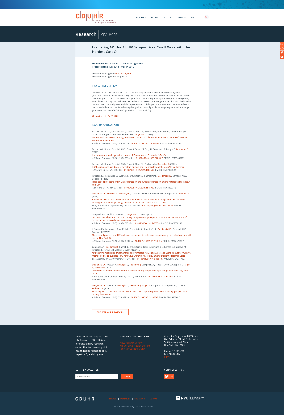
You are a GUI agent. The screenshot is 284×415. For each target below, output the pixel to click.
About (195, 17)
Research (141, 17)
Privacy (112, 399)
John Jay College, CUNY (132, 348)
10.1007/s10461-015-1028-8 (144, 297)
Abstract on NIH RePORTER (105, 116)
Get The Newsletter (87, 370)
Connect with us (174, 370)
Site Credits (139, 399)
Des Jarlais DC (164, 175)
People (155, 17)
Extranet (154, 399)
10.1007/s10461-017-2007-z (146, 223)
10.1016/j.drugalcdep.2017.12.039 (157, 205)
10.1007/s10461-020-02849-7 (149, 158)
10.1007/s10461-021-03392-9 (145, 143)
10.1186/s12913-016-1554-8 (148, 258)
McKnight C (112, 193)
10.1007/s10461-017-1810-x (148, 241)
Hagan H (146, 285)
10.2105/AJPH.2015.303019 (160, 276)
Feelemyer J (124, 193)
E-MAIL (167, 356)
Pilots (167, 17)
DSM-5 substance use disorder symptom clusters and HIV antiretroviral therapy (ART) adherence (138, 167)
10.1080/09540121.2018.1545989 (138, 187)
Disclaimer (125, 399)
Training (181, 17)
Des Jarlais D (140, 134)
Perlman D (100, 267)
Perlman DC (183, 193)
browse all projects (110, 312)
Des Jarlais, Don (123, 73)
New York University (131, 342)
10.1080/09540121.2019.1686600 (138, 169)
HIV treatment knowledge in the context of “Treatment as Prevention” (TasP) (129, 155)
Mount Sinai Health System (135, 345)
